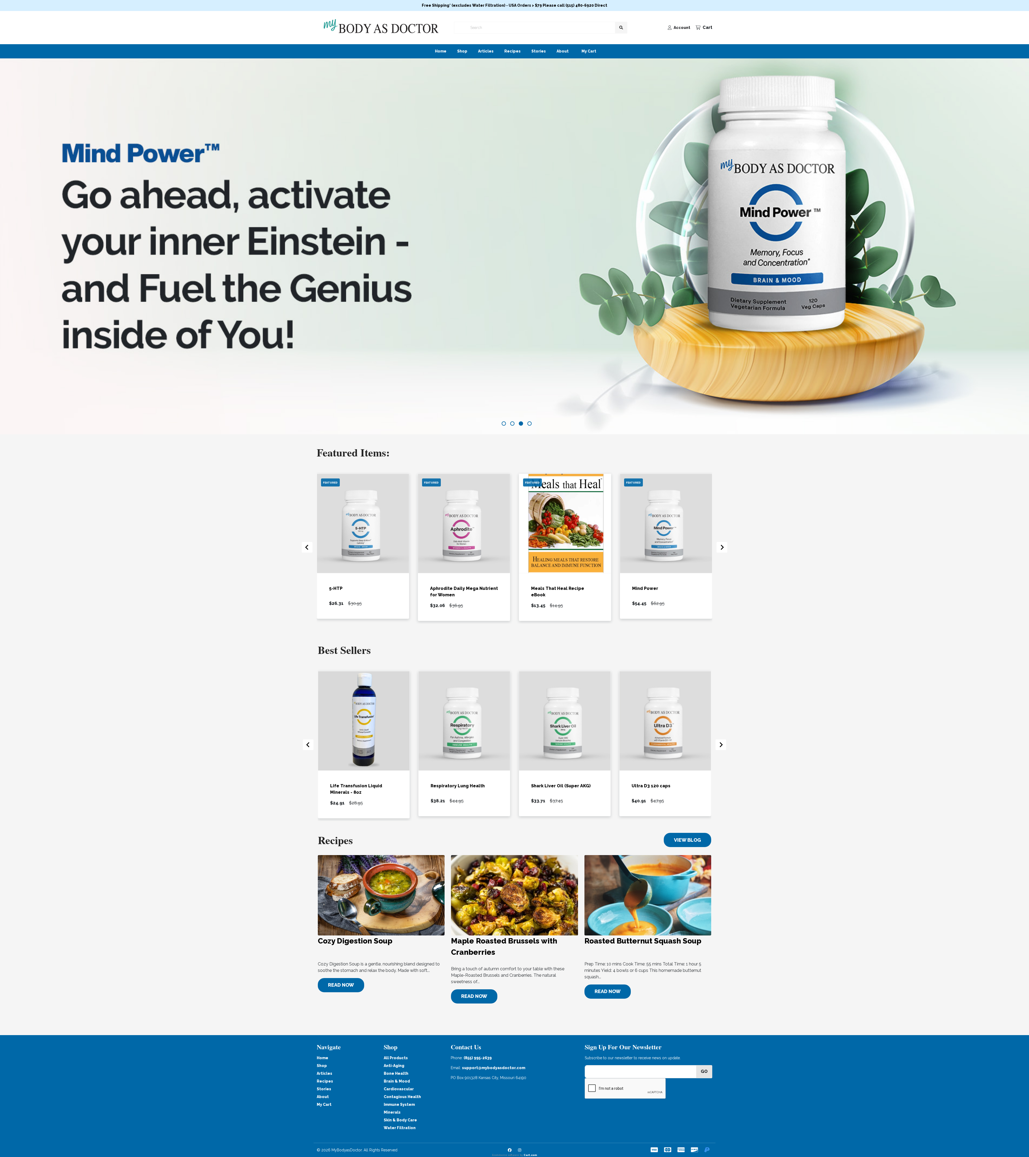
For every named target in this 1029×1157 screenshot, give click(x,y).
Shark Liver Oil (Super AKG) (561, 785)
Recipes (512, 51)
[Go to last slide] (307, 547)
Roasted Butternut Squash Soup (642, 941)
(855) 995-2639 (478, 1058)
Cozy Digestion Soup (355, 941)
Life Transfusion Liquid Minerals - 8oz (356, 789)
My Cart (588, 51)
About (563, 51)
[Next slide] (722, 547)
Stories (538, 51)
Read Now (341, 985)
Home (440, 51)
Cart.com (530, 1155)
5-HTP (335, 588)
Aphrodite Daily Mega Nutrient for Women (464, 591)
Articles (486, 51)
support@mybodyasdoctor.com (493, 1068)
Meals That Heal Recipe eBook (557, 591)
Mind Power (645, 588)
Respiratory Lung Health (458, 785)
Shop (462, 51)
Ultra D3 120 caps (651, 785)
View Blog (687, 840)
